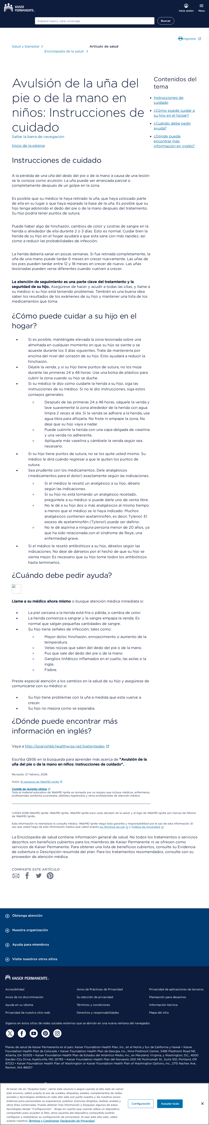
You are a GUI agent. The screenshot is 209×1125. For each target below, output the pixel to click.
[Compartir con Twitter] (39, 876)
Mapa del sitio (159, 1012)
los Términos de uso (112, 826)
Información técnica (163, 1004)
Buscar (166, 20)
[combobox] (95, 20)
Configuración (140, 1103)
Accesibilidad (14, 989)
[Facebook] (21, 1033)
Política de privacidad (146, 826)
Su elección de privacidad (95, 997)
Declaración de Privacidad (77, 1120)
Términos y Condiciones (44, 1120)
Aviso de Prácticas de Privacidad (100, 989)
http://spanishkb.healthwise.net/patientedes (65, 746)
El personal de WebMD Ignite (40, 781)
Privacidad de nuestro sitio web (27, 1012)
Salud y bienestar (25, 46)
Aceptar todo (170, 1103)
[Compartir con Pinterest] (50, 876)
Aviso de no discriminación (24, 997)
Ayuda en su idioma (19, 1004)
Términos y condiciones (93, 1004)
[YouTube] (33, 1033)
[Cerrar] (202, 1103)
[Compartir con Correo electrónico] (16, 876)
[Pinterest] (45, 1033)
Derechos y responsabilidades (98, 1012)
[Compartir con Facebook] (27, 876)
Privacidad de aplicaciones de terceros (176, 989)
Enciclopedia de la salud (64, 51)
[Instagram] (57, 1033)
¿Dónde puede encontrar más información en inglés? (174, 141)
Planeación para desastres (167, 997)
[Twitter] (9, 1033)
